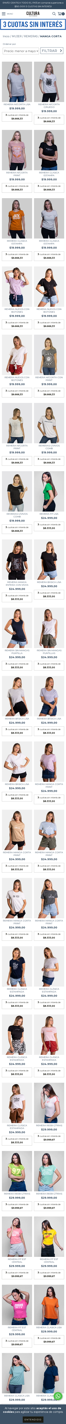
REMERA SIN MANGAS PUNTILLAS (49, 651)
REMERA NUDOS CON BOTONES (17, 310)
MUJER (17, 36)
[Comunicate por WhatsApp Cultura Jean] (58, 1396)
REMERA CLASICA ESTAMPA (49, 174)
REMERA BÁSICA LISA (49, 582)
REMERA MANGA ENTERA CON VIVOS (17, 583)
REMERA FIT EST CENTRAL (17, 1260)
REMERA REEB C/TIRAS (49, 1125)
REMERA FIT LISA (49, 513)
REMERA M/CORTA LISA (17, 104)
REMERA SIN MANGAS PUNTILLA (17, 651)
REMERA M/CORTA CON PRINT (49, 378)
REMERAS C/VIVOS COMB (49, 447)
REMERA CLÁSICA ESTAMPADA (17, 990)
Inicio (6, 36)
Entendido (33, 1419)
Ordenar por (9, 44)
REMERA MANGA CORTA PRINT (49, 785)
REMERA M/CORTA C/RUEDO (49, 105)
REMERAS (31, 36)
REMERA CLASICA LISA (49, 1327)
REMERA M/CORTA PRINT (17, 174)
